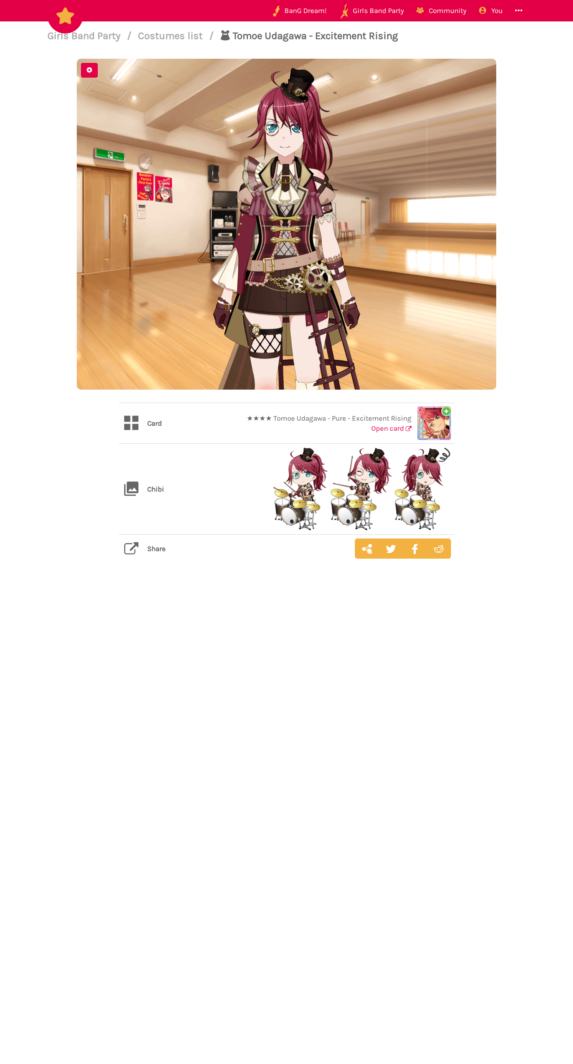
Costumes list (171, 36)
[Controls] (89, 70)
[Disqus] (286, 698)
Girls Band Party (85, 36)
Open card (388, 428)
